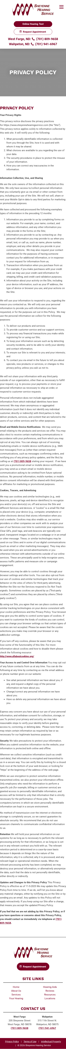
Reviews (49, 990)
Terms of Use (30, 1041)
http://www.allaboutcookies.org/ (17, 656)
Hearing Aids (50, 987)
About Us (16, 990)
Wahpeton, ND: (19, 44)
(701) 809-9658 (46, 39)
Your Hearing (16, 998)
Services (16, 994)
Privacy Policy (12, 1041)
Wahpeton (47, 1016)
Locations (50, 998)
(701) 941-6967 (45, 44)
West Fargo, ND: (19, 39)
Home (16, 987)
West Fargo (19, 1016)
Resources (50, 994)
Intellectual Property (51, 1041)
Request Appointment (34, 31)
